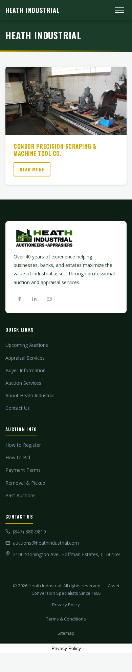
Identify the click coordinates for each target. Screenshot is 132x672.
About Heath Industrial (29, 395)
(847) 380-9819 (29, 531)
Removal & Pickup (25, 483)
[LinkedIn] (34, 299)
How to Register (23, 445)
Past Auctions (20, 495)
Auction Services (23, 383)
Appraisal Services (25, 358)
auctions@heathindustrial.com (46, 543)
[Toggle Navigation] (119, 10)
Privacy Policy (66, 605)
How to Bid (17, 457)
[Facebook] (19, 299)
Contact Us (17, 408)
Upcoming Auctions (26, 345)
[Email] (49, 299)
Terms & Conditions (66, 619)
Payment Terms (23, 470)
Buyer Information (25, 370)
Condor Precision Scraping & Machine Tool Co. (55, 149)
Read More (32, 169)
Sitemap (66, 633)
